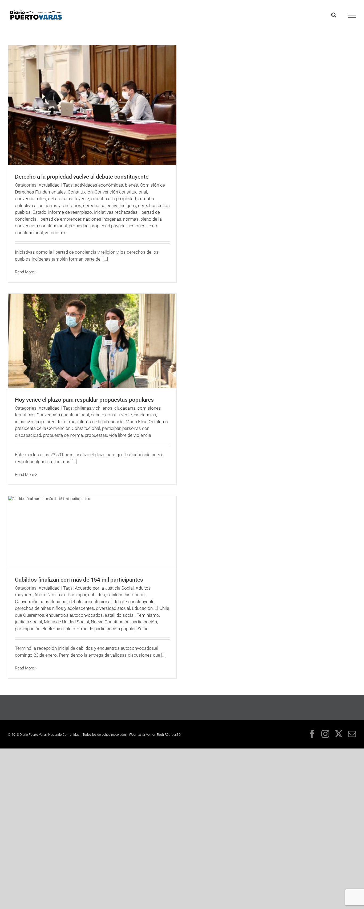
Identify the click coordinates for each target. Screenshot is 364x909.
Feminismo (147, 615)
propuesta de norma (63, 435)
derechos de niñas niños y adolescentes (54, 608)
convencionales (30, 198)
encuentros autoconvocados (74, 615)
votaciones (56, 232)
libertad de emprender (59, 219)
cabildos (96, 594)
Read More (24, 272)
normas (131, 219)
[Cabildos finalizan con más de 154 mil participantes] (92, 532)
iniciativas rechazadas (115, 212)
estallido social (120, 615)
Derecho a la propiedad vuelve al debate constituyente (81, 177)
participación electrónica (39, 628)
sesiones (136, 225)
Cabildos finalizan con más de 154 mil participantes (79, 580)
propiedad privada (108, 225)
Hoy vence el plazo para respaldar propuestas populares (84, 400)
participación (144, 621)
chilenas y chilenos (93, 408)
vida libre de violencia (130, 435)
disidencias (145, 414)
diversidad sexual (113, 608)
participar (111, 428)
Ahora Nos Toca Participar (60, 594)
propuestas (96, 435)
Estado (39, 212)
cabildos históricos (126, 594)
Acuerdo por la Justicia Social (104, 588)
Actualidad (49, 185)
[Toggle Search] (333, 15)
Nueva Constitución (110, 621)
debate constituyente (68, 198)
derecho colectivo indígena (109, 205)
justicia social (28, 621)
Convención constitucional (121, 192)
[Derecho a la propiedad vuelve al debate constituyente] (92, 105)
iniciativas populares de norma (45, 421)
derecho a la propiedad (113, 198)
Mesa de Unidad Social (66, 621)
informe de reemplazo (70, 212)
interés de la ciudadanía (100, 421)
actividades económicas (99, 185)
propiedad (78, 225)
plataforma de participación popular (101, 628)
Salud (142, 628)
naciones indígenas (102, 219)
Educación (142, 608)
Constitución (80, 192)
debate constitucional (90, 601)
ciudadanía (125, 408)
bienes (131, 185)
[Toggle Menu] (352, 15)
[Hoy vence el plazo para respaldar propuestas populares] (92, 341)
